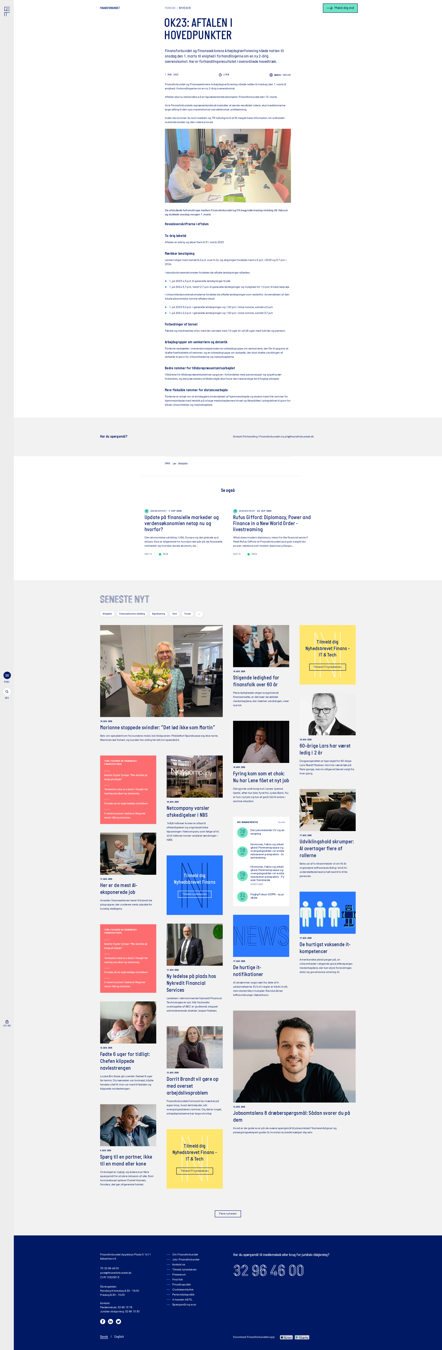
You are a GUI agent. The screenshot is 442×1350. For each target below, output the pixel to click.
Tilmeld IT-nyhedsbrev (328, 667)
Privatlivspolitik (181, 1284)
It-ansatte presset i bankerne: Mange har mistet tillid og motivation (124, 815)
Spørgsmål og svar (184, 1304)
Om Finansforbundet (185, 1254)
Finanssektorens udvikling (132, 614)
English (287, 75)
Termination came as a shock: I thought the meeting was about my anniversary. (126, 791)
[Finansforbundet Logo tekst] (110, 8)
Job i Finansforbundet (185, 1259)
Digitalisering (158, 614)
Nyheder (185, 8)
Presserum (179, 1274)
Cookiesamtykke (182, 1289)
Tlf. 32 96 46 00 (109, 1268)
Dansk (104, 1337)
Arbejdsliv (183, 463)
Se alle (281, 822)
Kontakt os (178, 1264)
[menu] (7, 678)
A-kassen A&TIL (182, 1299)
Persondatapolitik (183, 1294)
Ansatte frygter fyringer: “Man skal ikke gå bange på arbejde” (125, 777)
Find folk (177, 1279)
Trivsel (187, 614)
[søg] (7, 694)
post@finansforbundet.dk (115, 1273)
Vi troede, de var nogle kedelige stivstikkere (126, 803)
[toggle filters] (199, 614)
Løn (174, 463)
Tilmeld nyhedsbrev (194, 894)
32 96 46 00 (268, 1271)
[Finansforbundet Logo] (7, 12)
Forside (170, 8)
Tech (174, 614)
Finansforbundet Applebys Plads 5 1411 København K (125, 1256)
